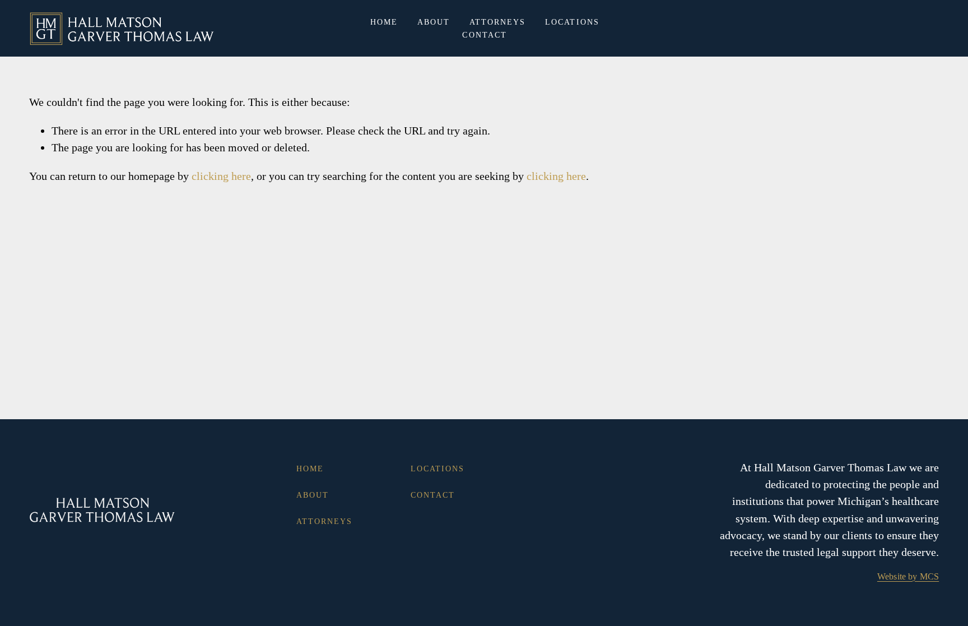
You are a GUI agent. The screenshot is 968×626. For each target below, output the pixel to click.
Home (384, 22)
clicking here (221, 176)
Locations (572, 22)
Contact (484, 35)
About (433, 22)
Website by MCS (908, 576)
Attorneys (497, 22)
